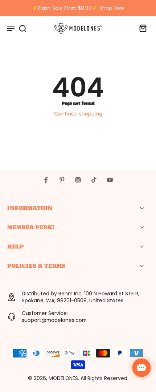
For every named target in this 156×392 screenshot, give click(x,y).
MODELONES (63, 378)
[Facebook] (46, 180)
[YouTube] (110, 180)
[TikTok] (94, 180)
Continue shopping (78, 113)
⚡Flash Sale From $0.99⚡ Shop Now (78, 8)
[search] (22, 28)
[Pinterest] (62, 180)
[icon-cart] (141, 28)
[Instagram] (78, 180)
